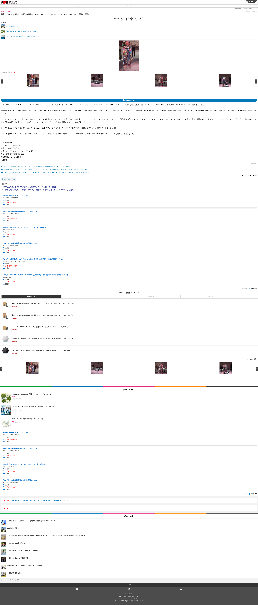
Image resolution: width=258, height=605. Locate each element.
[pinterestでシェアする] (136, 19)
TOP (129, 585)
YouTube (181, 590)
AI (38, 500)
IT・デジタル (77, 5)
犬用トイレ (210, 296)
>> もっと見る (251, 359)
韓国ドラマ (57, 500)
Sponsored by (245, 288)
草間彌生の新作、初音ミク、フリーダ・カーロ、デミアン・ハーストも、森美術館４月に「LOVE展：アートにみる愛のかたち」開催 (45, 169)
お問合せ (119, 593)
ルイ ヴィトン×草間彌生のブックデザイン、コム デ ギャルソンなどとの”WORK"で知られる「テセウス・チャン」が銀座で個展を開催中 (47, 172)
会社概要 (130, 593)
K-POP (66, 500)
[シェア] (126, 19)
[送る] (131, 19)
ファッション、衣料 (9, 179)
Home (77, 590)
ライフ (232, 5)
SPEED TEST (129, 5)
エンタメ (181, 5)
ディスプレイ (151, 296)
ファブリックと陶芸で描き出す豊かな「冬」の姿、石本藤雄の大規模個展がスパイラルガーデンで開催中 (37, 166)
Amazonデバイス (31, 296)
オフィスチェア (91, 296)
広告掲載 (124, 593)
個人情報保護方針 (137, 593)
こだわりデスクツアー (28, 500)
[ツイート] (122, 19)
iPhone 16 (15, 500)
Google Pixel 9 (46, 500)
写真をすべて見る (130, 100)
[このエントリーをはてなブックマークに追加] (141, 19)
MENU (251, 1)
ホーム (25, 5)
